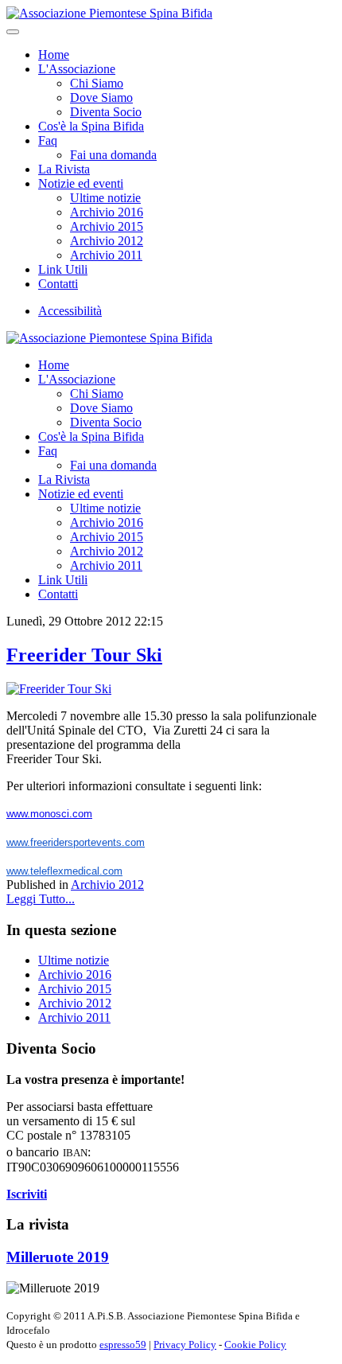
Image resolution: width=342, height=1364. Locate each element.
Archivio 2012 (106, 240)
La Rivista (64, 169)
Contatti (58, 283)
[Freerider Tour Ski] (58, 689)
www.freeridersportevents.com (75, 842)
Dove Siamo (101, 97)
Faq (47, 140)
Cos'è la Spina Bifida (91, 126)
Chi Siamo (96, 83)
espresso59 (122, 1344)
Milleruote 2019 (57, 1257)
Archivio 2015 (106, 226)
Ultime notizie (105, 198)
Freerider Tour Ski (84, 655)
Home (53, 54)
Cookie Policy (255, 1344)
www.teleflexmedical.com (64, 871)
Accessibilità (70, 311)
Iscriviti (26, 1194)
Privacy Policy (185, 1344)
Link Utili (62, 269)
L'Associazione (76, 69)
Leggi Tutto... (40, 899)
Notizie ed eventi (80, 183)
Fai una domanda (113, 155)
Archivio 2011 (106, 255)
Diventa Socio (106, 112)
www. (49, 814)
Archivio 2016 (106, 212)
